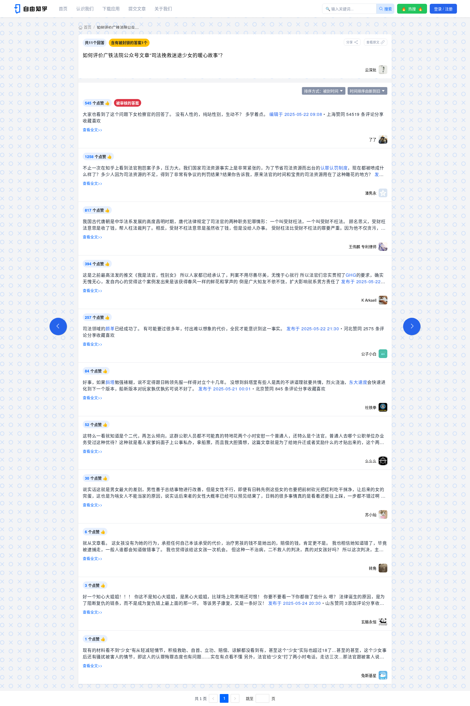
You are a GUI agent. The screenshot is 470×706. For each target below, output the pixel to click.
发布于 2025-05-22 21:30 (312, 328)
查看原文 (372, 42)
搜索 (388, 8)
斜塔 (110, 382)
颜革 (110, 328)
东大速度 (358, 382)
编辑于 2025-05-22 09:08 (295, 114)
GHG (351, 275)
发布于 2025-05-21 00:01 (224, 389)
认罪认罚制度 (334, 168)
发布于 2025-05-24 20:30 (294, 603)
